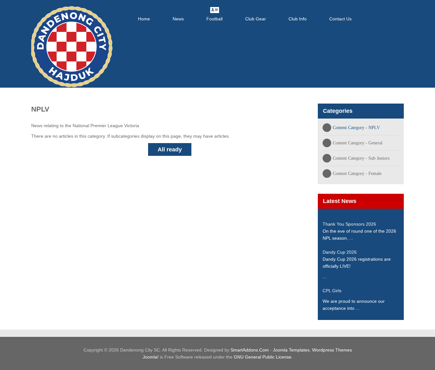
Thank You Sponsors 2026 (349, 224)
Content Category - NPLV (356, 127)
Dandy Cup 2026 (340, 252)
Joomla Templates (291, 349)
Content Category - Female (357, 173)
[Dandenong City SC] (71, 47)
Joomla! (151, 356)
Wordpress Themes (332, 349)
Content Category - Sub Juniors (361, 158)
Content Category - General (357, 143)
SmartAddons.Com (250, 349)
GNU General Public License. (263, 356)
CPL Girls (332, 290)
